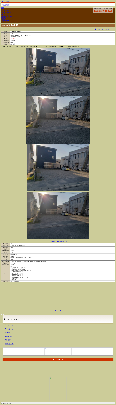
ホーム (3, 8)
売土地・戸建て (6, 10)
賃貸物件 (4, 14)
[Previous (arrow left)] (1, 314)
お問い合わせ (5, 20)
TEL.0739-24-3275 (103, 10)
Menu (2, 7)
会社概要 (4, 18)
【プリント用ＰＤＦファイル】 (105, 29)
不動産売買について (7, 16)
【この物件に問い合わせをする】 (58, 241)
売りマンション (6, 12)
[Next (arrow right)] (3, 314)
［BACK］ (58, 310)
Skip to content (5, 1)
